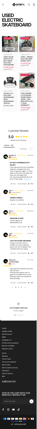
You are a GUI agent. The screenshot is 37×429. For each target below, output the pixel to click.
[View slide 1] (15, 315)
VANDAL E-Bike (7, 331)
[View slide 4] (22, 315)
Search (4, 353)
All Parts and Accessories (10, 343)
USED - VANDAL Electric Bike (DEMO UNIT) (27, 59)
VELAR (4, 328)
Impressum (5, 370)
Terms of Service (7, 373)
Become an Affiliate (8, 346)
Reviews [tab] (7, 145)
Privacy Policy (6, 359)
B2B (3, 376)
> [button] (25, 287)
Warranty (5, 356)
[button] (29, 184)
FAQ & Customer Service (10, 368)
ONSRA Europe (8, 54)
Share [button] (14, 184)
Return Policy (6, 365)
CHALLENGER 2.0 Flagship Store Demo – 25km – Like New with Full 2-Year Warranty (27, 99)
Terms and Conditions (9, 362)
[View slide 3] (20, 315)
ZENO (4, 337)
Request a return (7, 349)
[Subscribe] (31, 401)
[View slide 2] (17, 315)
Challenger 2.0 (6, 340)
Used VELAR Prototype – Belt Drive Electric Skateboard (9, 61)
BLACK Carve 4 (7, 334)
